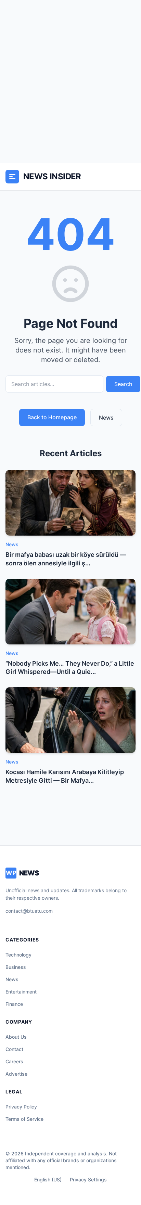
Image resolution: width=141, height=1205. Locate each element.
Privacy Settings (88, 1179)
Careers (14, 1061)
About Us (16, 1037)
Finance (14, 1004)
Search (123, 384)
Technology (18, 955)
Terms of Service (24, 1119)
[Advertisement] (70, 81)
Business (15, 967)
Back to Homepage (52, 417)
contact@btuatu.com (29, 911)
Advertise (16, 1074)
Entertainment (21, 992)
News (106, 417)
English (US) (48, 1179)
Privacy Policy (21, 1107)
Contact (14, 1049)
